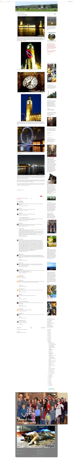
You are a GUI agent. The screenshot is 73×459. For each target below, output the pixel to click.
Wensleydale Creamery (50, 326)
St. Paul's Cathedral (49, 325)
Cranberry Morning (50, 184)
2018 (49, 332)
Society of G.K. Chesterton (50, 323)
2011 (48, 340)
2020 (49, 330)
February (50, 384)
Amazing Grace (50, 352)
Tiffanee (20, 223)
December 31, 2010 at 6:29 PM (23, 266)
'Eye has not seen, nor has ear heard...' (52, 355)
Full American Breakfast (51, 368)
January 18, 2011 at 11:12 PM (23, 322)
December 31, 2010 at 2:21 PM (23, 226)
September (50, 376)
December (50, 342)
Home (31, 327)
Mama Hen (20, 254)
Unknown (20, 275)
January (50, 385)
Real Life (49, 367)
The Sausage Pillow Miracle (52, 344)
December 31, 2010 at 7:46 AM (23, 205)
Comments (49, 135)
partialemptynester (21, 320)
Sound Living (49, 324)
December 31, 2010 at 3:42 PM (23, 251)
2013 (49, 338)
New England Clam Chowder (51, 349)
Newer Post (19, 327)
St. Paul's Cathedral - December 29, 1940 (51, 346)
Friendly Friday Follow (20, 190)
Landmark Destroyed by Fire (52, 358)
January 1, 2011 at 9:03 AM (22, 277)
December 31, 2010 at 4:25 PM (23, 260)
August (50, 377)
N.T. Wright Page (49, 322)
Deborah (20, 269)
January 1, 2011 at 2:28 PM (22, 286)
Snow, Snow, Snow (51, 370)
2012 (49, 339)
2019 (49, 331)
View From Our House (51, 369)
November (50, 374)
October (50, 375)
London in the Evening (51, 343)
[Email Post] (31, 198)
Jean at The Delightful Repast (23, 217)
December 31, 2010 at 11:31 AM (23, 220)
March (50, 383)
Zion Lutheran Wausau (50, 327)
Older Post (43, 327)
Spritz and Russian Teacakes (51, 353)
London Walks (20, 40)
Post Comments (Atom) (24, 329)
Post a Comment (20, 324)
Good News (50, 359)
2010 (49, 341)
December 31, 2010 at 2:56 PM (23, 236)
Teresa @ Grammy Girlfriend (23, 301)
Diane (19, 208)
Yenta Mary (20, 202)
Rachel (20, 294)
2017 (49, 333)
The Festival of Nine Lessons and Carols (51, 357)
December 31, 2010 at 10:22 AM (23, 210)
